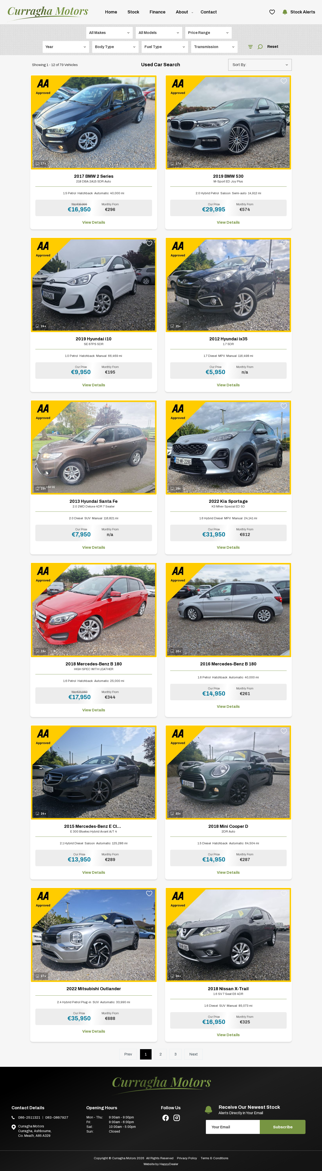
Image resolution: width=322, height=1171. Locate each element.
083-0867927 (56, 1117)
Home (111, 12)
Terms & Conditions (214, 1158)
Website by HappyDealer (161, 1164)
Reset (272, 47)
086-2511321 (29, 1117)
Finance (157, 12)
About (182, 12)
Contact (209, 12)
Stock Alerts (302, 12)
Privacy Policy (187, 1158)
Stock (133, 12)
